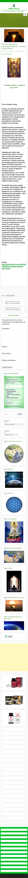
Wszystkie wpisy (11, 391)
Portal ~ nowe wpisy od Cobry (12, 395)
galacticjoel (12, 51)
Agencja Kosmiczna (12, 398)
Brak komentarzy (21, 51)
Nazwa (5, 346)
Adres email (6, 353)
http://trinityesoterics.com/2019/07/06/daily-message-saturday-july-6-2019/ (14, 266)
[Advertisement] (14, 657)
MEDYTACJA (14, 9)
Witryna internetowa (9, 360)
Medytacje (9, 393)
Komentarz (6, 328)
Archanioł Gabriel (7, 54)
